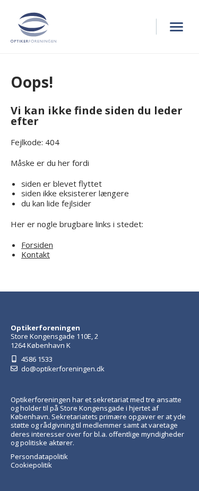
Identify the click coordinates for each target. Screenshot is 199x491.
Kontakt (35, 254)
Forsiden (37, 244)
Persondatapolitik (39, 456)
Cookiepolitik (31, 465)
